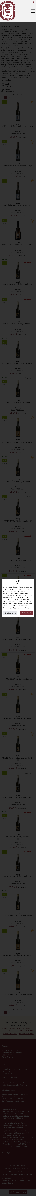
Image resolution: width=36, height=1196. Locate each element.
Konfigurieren (10, 613)
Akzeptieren (27, 613)
